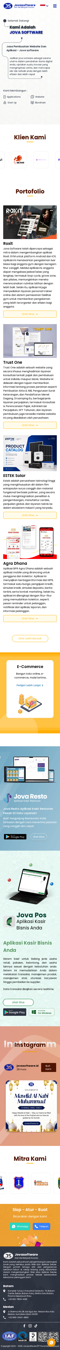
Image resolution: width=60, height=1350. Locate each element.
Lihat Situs (28, 314)
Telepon (43, 1226)
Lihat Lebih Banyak (30, 638)
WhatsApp (22, 1226)
